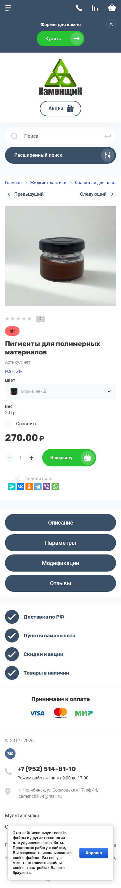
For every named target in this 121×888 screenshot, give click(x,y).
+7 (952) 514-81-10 (46, 769)
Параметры (60, 543)
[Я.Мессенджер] (12, 486)
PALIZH (14, 371)
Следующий (93, 194)
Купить (53, 38)
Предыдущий (29, 194)
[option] (60, 256)
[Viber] (46, 486)
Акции (55, 108)
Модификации (60, 563)
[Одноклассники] (29, 486)
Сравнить (26, 424)
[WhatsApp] (55, 486)
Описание (60, 522)
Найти (107, 136)
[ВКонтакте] (20, 486)
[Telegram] (38, 486)
